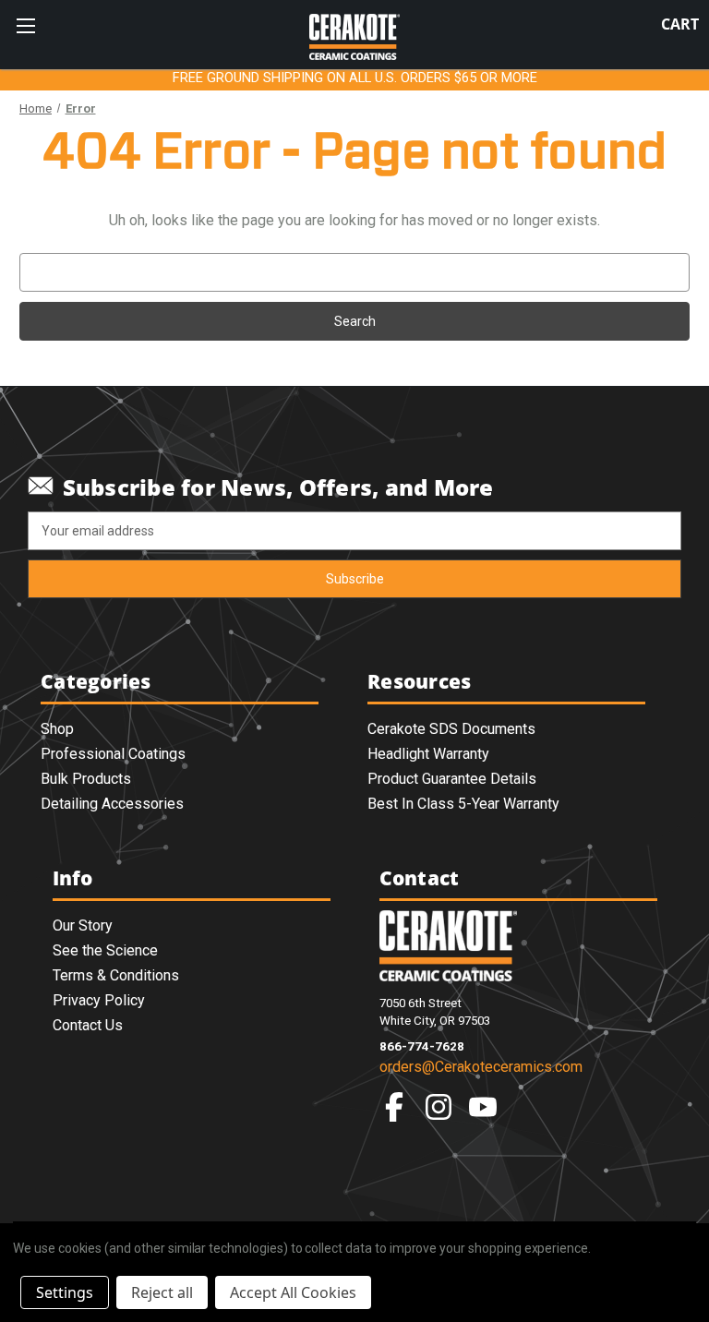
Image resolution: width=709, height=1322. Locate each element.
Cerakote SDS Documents (451, 729)
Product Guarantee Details (451, 778)
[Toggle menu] (25, 25)
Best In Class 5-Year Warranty (463, 803)
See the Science (105, 950)
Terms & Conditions (116, 975)
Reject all (162, 1292)
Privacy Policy (99, 1000)
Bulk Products (86, 778)
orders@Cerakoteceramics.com (481, 1067)
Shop (57, 729)
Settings (64, 1292)
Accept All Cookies (293, 1292)
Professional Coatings (113, 754)
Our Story (83, 925)
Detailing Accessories (112, 803)
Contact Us (88, 1025)
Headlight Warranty (428, 754)
